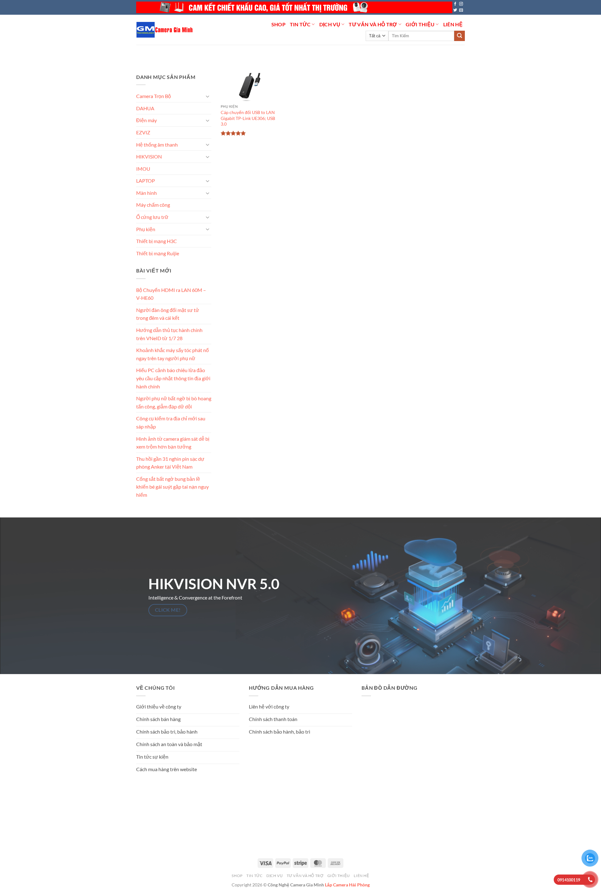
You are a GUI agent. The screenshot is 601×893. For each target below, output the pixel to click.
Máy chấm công (153, 205)
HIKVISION (149, 156)
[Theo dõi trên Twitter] (455, 10)
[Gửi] (459, 36)
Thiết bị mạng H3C (156, 241)
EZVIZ (143, 132)
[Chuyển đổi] (207, 96)
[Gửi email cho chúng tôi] (461, 10)
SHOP (278, 24)
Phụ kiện (145, 229)
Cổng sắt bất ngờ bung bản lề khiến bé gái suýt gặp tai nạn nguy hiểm (172, 487)
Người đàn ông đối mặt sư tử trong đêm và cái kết (167, 314)
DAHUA (145, 108)
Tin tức (300, 24)
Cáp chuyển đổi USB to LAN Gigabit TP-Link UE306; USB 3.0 (248, 118)
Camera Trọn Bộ (153, 96)
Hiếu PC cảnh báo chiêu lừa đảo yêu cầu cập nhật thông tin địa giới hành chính (173, 378)
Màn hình (146, 193)
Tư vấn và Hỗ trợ (373, 24)
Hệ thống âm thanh (157, 144)
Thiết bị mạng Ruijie (157, 253)
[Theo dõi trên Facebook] (455, 4)
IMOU (143, 169)
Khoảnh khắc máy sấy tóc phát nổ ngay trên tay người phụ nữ (172, 354)
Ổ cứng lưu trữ (152, 217)
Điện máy (146, 120)
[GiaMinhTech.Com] (165, 30)
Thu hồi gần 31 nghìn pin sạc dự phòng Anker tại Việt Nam (170, 462)
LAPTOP (145, 181)
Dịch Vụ (329, 24)
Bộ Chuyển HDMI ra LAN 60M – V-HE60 (171, 294)
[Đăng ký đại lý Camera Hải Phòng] (294, 7)
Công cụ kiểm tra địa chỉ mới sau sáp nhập (170, 422)
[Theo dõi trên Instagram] (461, 4)
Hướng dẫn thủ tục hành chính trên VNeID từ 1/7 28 (169, 334)
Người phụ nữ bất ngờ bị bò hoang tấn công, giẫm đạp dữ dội (173, 402)
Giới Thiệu (420, 24)
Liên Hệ (453, 24)
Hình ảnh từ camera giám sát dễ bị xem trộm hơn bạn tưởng (172, 442)
